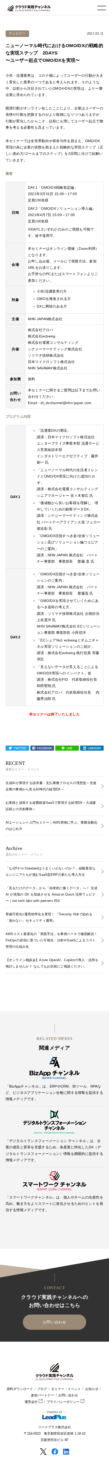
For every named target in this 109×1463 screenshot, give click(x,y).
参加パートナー (42, 1395)
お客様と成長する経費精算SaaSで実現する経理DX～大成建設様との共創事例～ (51, 806)
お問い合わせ (54, 1322)
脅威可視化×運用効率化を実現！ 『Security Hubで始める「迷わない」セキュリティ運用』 (49, 917)
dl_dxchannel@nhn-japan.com (66, 403)
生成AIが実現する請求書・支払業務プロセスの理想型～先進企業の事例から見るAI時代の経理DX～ (51, 786)
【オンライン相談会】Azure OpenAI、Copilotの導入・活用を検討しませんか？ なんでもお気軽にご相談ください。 (52, 963)
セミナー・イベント (66, 1389)
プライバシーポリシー (64, 1402)
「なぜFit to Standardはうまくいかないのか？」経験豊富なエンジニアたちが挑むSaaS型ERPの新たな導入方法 (51, 871)
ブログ (42, 1389)
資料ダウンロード (20, 1389)
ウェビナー (17, 33)
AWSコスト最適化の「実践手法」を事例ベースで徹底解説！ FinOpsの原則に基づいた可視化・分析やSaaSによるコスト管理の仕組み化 (52, 940)
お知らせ (91, 1389)
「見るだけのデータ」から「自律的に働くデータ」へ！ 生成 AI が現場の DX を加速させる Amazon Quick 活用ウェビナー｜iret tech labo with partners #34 (52, 894)
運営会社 (32, 1402)
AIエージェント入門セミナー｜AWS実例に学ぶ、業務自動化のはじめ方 (52, 826)
